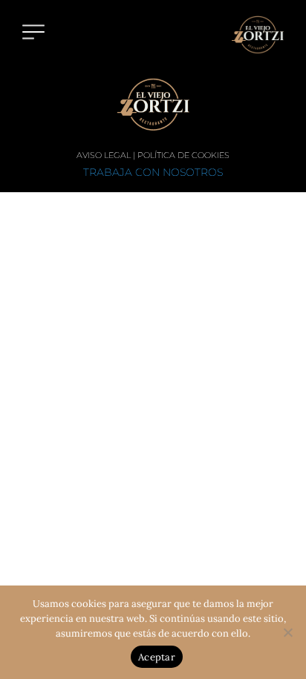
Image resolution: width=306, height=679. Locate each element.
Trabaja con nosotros (153, 172)
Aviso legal (103, 155)
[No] (287, 632)
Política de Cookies (183, 155)
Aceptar (156, 657)
